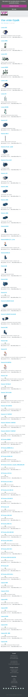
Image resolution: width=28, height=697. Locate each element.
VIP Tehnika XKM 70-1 (6, 523)
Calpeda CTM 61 (5, 591)
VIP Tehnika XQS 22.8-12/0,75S (8, 557)
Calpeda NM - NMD (5, 633)
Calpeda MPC (4, 599)
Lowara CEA (4, 27)
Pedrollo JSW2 (4, 199)
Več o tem (14, 9)
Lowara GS (3, 93)
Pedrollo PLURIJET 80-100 (7, 301)
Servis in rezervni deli (14, 672)
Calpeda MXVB (4, 616)
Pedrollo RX (4, 349)
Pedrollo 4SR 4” (5, 133)
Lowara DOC (4, 54)
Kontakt (14, 679)
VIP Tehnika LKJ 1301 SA (7, 490)
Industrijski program (14, 669)
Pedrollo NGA (4, 279)
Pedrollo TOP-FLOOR (6, 392)
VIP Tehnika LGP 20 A (6, 473)
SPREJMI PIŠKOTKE (14, 6)
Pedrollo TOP (4, 375)
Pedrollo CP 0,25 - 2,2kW (7, 146)
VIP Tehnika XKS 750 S (6, 548)
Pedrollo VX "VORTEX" (6, 414)
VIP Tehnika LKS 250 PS (7, 498)
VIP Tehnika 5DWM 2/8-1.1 (7, 447)
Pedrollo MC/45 (4, 226)
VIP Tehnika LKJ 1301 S (6, 481)
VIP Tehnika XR (4, 565)
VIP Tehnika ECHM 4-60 (6, 456)
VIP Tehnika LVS (5, 506)
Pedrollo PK (4, 292)
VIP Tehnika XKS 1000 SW (7, 532)
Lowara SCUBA (4, 107)
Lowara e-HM (4, 80)
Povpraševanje (14, 681)
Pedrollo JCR (4, 173)
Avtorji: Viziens (19, 694)
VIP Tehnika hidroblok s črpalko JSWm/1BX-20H (12, 464)
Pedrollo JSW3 (4, 213)
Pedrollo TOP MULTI (6, 384)
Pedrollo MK (4, 266)
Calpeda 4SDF (4, 582)
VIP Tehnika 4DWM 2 (6, 439)
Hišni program (14, 671)
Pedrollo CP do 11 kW (6, 160)
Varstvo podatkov (14, 682)
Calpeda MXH (4, 607)
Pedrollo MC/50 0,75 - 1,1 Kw (8, 239)
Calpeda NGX (4, 624)
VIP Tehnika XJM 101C (6, 515)
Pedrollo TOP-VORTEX (6, 405)
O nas (14, 678)
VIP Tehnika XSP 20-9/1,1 (7, 574)
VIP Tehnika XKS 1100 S (6, 540)
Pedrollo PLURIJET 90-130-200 (8, 314)
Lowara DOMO (4, 67)
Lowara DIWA (4, 40)
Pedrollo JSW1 (4, 186)
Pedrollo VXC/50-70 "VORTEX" (8, 431)
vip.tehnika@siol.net (15, 664)
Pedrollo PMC (4, 327)
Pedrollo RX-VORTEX (6, 362)
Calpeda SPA (4, 641)
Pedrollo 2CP (4, 120)
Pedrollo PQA (4, 340)
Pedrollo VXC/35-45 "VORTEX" (8, 422)
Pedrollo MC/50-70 (5, 252)
